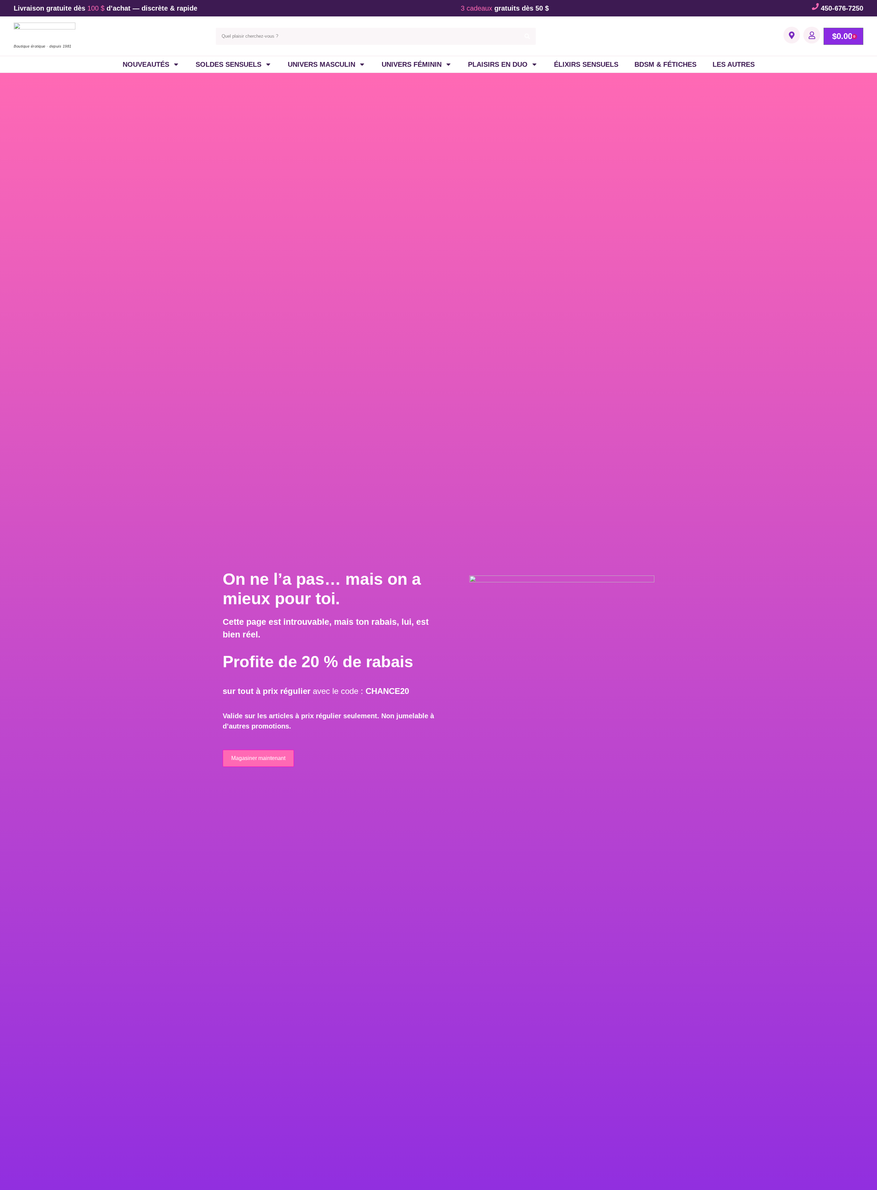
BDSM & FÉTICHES (665, 64)
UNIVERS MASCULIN (321, 64)
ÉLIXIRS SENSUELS (586, 64)
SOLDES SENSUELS (228, 64)
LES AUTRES (734, 64)
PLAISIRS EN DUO (498, 64)
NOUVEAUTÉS (146, 64)
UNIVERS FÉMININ (412, 64)
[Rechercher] (527, 36)
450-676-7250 (842, 8)
